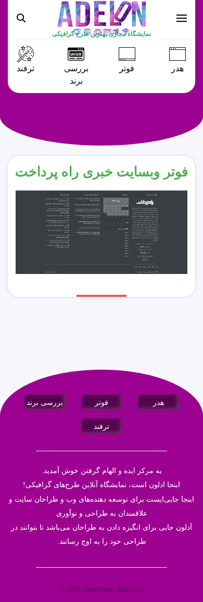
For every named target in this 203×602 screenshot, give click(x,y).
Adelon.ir (131, 589)
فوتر (126, 68)
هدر (177, 68)
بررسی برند (76, 75)
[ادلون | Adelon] (101, 17)
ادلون (157, 485)
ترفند (25, 68)
